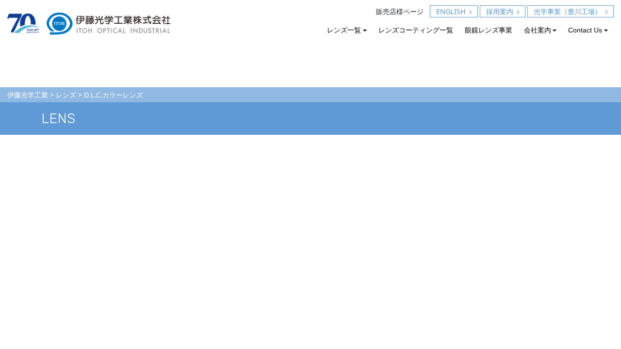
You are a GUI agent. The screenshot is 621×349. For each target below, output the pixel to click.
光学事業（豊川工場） (568, 11)
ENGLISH (451, 11)
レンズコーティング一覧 (415, 30)
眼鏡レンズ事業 (488, 30)
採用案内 (499, 11)
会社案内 (537, 30)
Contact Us (585, 30)
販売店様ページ (400, 11)
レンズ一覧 (344, 30)
